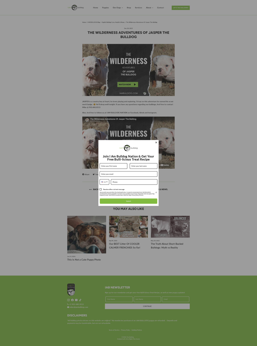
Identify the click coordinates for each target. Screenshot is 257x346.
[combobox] (104, 182)
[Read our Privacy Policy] (156, 192)
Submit (128, 201)
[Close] (156, 142)
